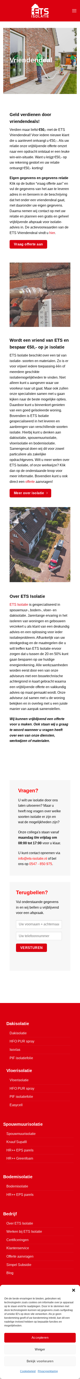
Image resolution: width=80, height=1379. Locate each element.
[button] (73, 1290)
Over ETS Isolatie (19, 1223)
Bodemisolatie (17, 1186)
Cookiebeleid (28, 1371)
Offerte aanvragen (19, 1256)
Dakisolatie (18, 1033)
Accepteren (40, 1337)
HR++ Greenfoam (19, 1158)
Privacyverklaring (48, 1371)
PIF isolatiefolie (21, 1058)
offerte (30, 481)
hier (52, 233)
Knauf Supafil (16, 1142)
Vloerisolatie (19, 1080)
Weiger (40, 1349)
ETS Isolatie (19, 604)
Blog (9, 1273)
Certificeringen (17, 1240)
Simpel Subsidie (18, 1265)
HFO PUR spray (22, 1041)
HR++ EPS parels (19, 1150)
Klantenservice (17, 1248)
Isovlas (15, 1049)
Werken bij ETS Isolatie (24, 1231)
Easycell (16, 1105)
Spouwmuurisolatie (21, 1134)
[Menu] (74, 10)
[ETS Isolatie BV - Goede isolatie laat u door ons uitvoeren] (40, 10)
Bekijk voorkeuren (40, 1361)
